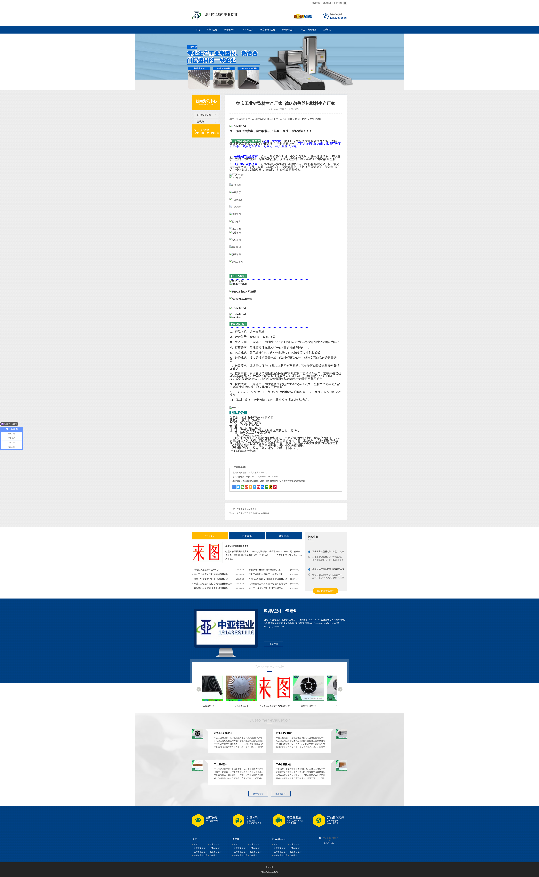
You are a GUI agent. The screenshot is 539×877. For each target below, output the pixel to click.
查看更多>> (281, 794)
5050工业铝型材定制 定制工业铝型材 (266, 588)
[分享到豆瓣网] (270, 487)
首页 (198, 29)
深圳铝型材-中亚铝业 (280, 611)
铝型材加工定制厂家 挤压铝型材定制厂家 (331, 562)
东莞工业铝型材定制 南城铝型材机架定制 (213, 584)
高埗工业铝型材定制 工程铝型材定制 (211, 579)
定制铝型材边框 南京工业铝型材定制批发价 (214, 588)
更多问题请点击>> (325, 591)
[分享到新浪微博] (246, 487)
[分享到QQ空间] (250, 487)
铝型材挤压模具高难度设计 (238, 546)
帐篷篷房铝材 (230, 29)
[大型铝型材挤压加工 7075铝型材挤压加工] (205, 690)
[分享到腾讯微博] (254, 487)
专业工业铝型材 (271, 706)
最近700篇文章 (204, 115)
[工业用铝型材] (306, 690)
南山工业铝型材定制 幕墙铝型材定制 (211, 574)
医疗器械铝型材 (267, 29)
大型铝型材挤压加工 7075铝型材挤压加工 (206, 706)
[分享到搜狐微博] (266, 487)
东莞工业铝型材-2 (237, 706)
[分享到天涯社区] (275, 487)
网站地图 (338, 3)
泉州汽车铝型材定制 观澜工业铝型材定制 (268, 579)
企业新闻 (247, 536)
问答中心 (313, 536)
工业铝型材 (212, 29)
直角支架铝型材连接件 (246, 509)
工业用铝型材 (304, 706)
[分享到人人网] (258, 487)
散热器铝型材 (288, 29)
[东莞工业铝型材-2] (238, 690)
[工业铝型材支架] (341, 770)
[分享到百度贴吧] (262, 487)
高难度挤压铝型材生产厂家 (206, 570)
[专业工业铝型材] (272, 690)
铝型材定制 (196, 16)
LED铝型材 (248, 29)
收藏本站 (316, 3)
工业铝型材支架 (284, 764)
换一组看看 (258, 794)
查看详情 (273, 644)
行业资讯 (210, 536)
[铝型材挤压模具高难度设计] (207, 552)
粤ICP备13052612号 (269, 872)
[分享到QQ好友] (238, 487)
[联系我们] (226, 628)
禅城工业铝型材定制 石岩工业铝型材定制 (331, 580)
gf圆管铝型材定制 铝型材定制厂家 (265, 570)
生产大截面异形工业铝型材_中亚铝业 (253, 513)
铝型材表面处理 (308, 29)
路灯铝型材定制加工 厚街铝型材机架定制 (268, 584)
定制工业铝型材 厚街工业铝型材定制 (266, 574)
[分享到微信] (242, 487)
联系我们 (327, 3)
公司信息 (284, 536)
